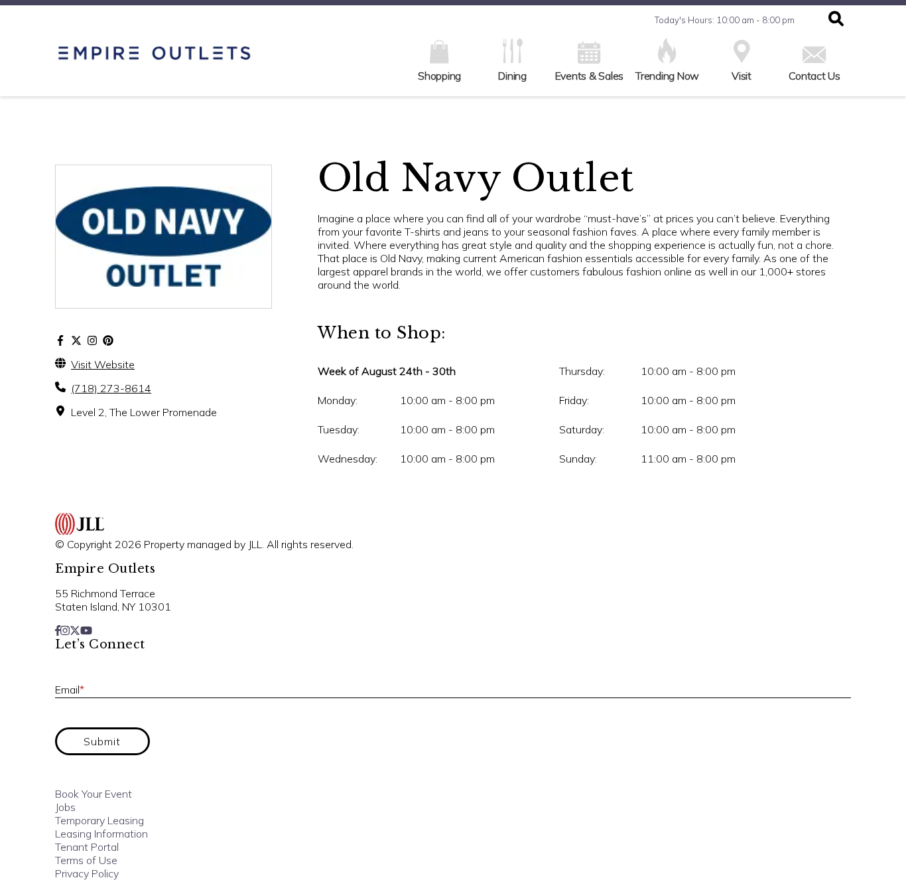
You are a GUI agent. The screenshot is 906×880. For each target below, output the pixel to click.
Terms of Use (86, 860)
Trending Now (667, 75)
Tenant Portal (87, 846)
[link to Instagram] (65, 630)
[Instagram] (92, 340)
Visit (741, 75)
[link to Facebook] (57, 630)
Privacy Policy (87, 873)
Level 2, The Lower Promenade (144, 412)
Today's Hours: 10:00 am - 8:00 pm (725, 20)
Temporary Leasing (99, 820)
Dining (512, 75)
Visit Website (103, 364)
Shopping (439, 75)
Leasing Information (101, 833)
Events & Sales (589, 75)
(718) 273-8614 (111, 388)
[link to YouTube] (86, 630)
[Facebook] (60, 340)
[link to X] (75, 630)
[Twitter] (76, 340)
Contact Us (814, 75)
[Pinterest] (108, 340)
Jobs (65, 807)
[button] (836, 20)
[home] (154, 60)
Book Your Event (93, 793)
